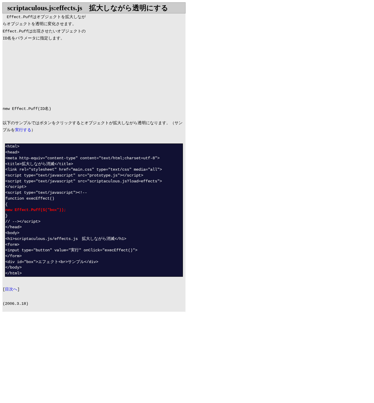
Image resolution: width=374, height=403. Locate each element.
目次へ (11, 289)
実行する (23, 130)
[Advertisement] (136, 55)
